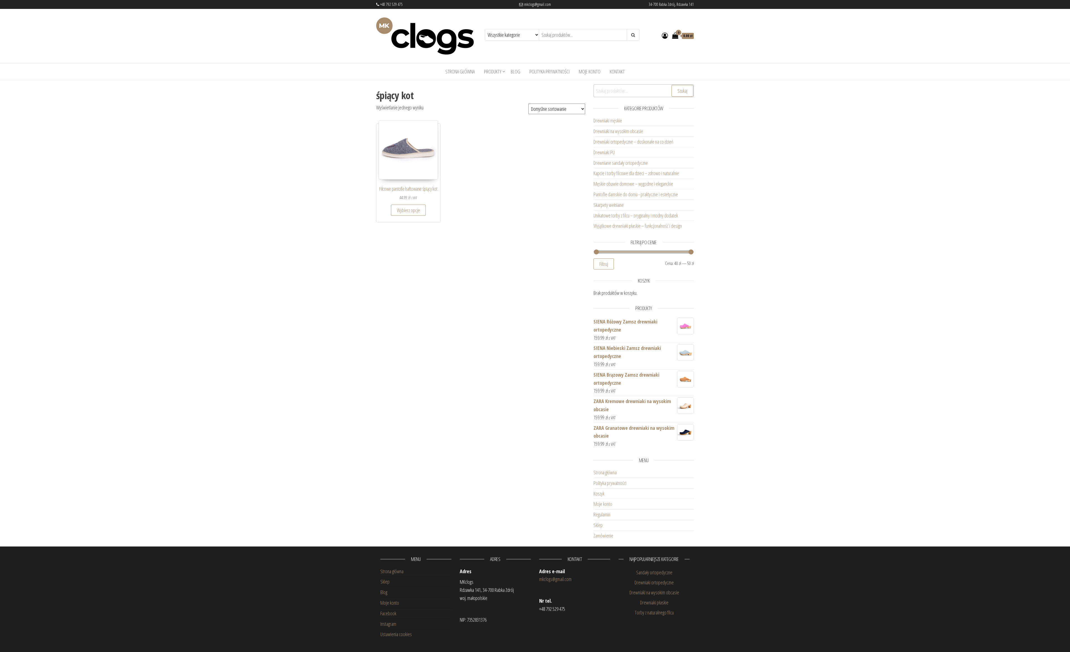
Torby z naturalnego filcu (654, 612)
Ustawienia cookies (396, 634)
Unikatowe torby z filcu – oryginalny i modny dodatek (636, 215)
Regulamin (602, 514)
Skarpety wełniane (609, 205)
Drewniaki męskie (608, 120)
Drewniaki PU (604, 152)
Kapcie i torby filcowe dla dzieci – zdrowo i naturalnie (636, 173)
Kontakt (617, 71)
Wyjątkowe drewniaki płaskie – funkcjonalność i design (638, 225)
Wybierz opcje (408, 210)
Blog (515, 71)
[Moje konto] (665, 35)
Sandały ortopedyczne (654, 572)
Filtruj (603, 264)
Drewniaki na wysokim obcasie (618, 131)
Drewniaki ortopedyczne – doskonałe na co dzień (634, 141)
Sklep (598, 525)
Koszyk (599, 493)
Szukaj (682, 90)
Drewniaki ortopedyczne (654, 582)
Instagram (388, 624)
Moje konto (589, 71)
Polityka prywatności (549, 71)
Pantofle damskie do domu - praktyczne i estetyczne (636, 194)
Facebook (388, 613)
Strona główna (460, 71)
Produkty (493, 71)
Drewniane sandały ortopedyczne (621, 163)
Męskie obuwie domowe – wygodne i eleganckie (634, 183)
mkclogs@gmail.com (537, 4)
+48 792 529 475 (391, 4)
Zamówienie (603, 535)
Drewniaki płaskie (654, 602)
